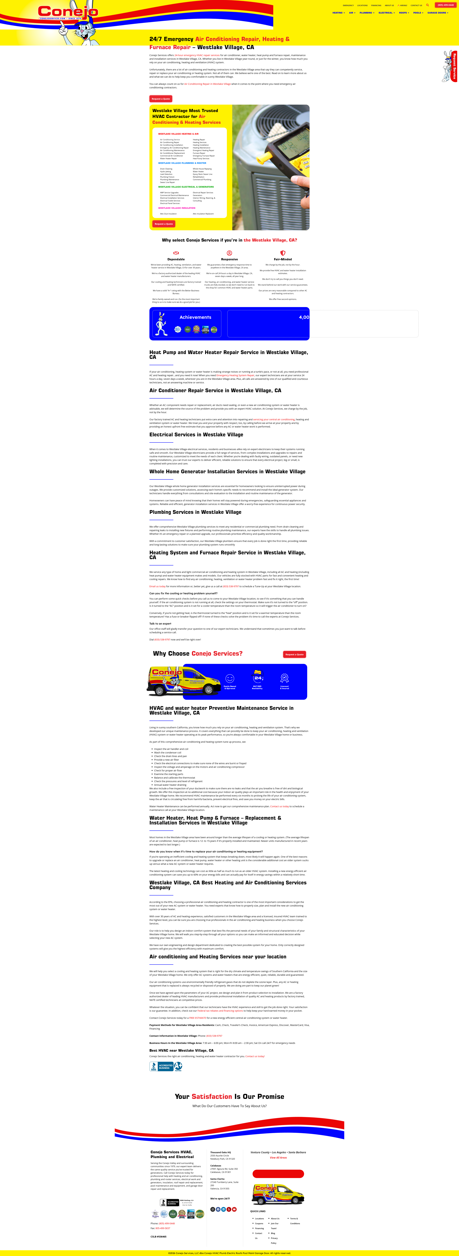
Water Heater (198, 171)
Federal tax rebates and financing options (220, 1010)
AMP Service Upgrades (169, 192)
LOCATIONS (362, 5)
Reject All (428, 1246)
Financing (259, 1228)
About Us (275, 1218)
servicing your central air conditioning (274, 419)
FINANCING (376, 5)
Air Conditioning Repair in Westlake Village (207, 83)
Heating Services (199, 142)
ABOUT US (389, 5)
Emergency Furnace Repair (204, 155)
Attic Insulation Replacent (203, 213)
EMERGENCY (348, 5)
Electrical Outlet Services (170, 200)
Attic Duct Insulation (168, 213)
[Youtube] (234, 1209)
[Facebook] (218, 1209)
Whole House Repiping (202, 169)
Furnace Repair (199, 153)
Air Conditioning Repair (169, 142)
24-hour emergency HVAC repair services (197, 55)
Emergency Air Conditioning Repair (174, 147)
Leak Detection (166, 174)
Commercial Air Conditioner (171, 155)
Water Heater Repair (168, 158)
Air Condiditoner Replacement (172, 153)
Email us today (157, 586)
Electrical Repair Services (203, 192)
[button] (429, 5)
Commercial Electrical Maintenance (174, 195)
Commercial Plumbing (202, 179)
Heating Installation (201, 145)
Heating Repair (199, 139)
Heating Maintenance (201, 147)
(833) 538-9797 (231, 586)
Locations (259, 1218)
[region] (428, 1237)
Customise (412, 1246)
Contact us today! (255, 1056)
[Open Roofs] (408, 12)
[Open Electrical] (394, 12)
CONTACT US (416, 5)
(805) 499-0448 (167, 1223)
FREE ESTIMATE (197, 1017)
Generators (197, 195)
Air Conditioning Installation (171, 145)
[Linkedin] (223, 1209)
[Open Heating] (344, 12)
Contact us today (279, 806)
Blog (273, 1233)
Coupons (259, 1223)
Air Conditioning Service (170, 139)
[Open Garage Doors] (448, 12)
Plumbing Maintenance (169, 179)
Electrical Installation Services (172, 198)
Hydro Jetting (165, 171)
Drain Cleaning (166, 169)
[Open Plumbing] (374, 12)
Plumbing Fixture (167, 177)
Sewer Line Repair (167, 182)
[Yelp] (229, 1209)
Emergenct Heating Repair (203, 150)
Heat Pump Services (201, 158)
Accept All (444, 1246)
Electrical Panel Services (170, 203)
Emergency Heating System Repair (235, 375)
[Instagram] (212, 1209)
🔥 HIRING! (402, 5)
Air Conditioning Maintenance (172, 150)
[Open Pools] (423, 12)
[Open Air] (355, 12)
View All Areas (278, 1157)
